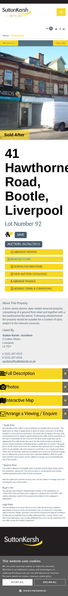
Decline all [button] (49, 582)
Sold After (14, 134)
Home (5, 35)
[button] (34, 590)
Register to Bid (20, 259)
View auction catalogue (30, 274)
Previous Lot (10, 43)
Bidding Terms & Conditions (32, 288)
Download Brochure (28, 266)
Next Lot (59, 43)
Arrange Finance (24, 281)
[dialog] (34, 576)
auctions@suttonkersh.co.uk (18, 361)
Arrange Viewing (25, 252)
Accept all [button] (17, 582)
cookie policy (45, 576)
